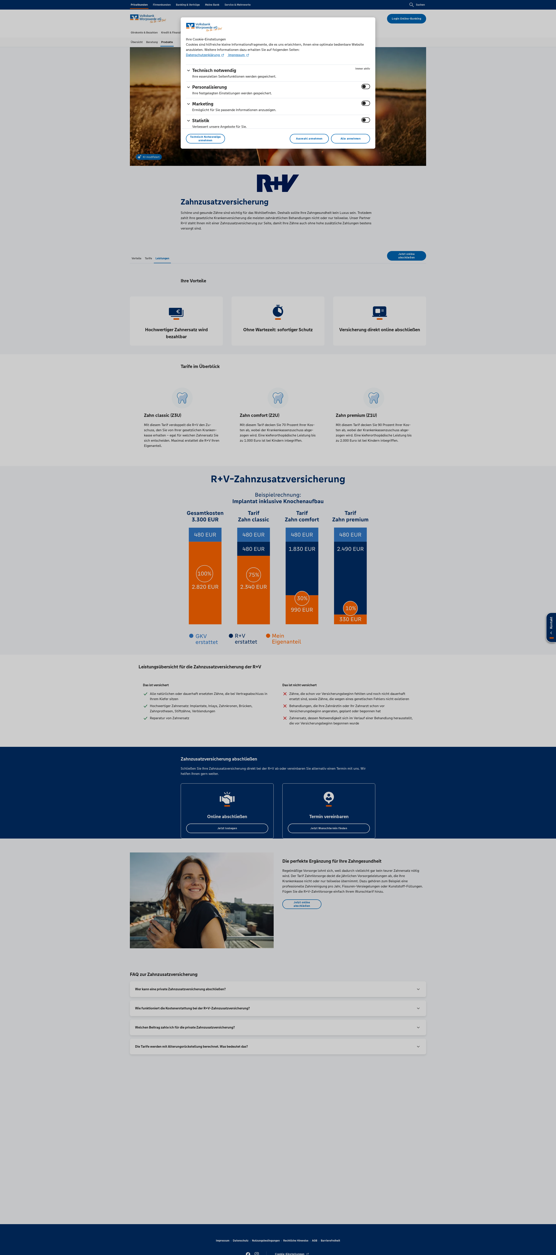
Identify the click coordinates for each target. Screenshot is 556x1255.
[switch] (365, 86)
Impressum (236, 55)
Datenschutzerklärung (203, 55)
